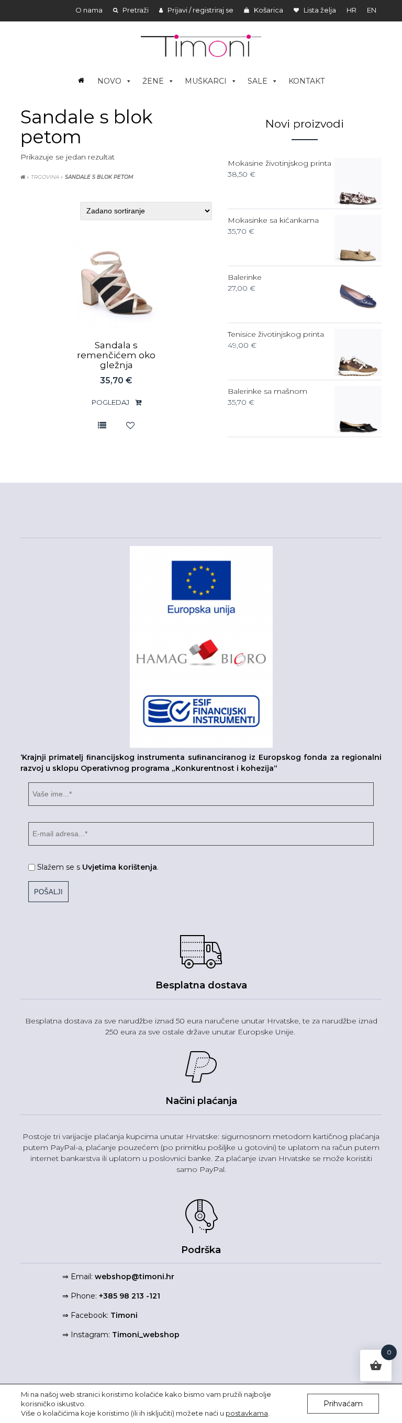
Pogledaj (111, 402)
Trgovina (45, 177)
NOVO (109, 81)
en (371, 10)
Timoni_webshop (146, 1334)
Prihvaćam (343, 1403)
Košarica (267, 10)
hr (351, 10)
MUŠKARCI (206, 81)
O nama (89, 10)
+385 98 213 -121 (129, 1296)
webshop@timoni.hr (134, 1276)
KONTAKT (306, 81)
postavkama (247, 1413)
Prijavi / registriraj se (199, 10)
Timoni (124, 1315)
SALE (257, 81)
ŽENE (153, 81)
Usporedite (102, 425)
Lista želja (319, 10)
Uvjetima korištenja (119, 867)
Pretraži (135, 10)
